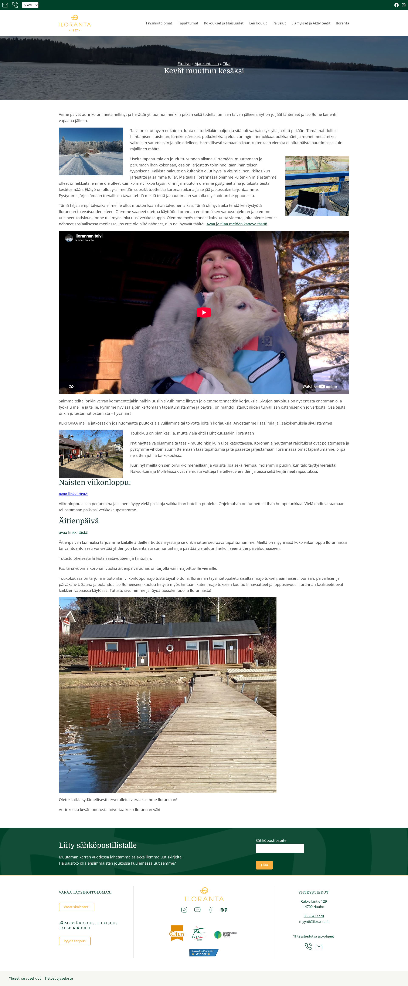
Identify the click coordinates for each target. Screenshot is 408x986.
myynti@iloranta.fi (313, 921)
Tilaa (264, 865)
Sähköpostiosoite (271, 840)
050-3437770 (314, 916)
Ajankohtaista (207, 63)
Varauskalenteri (76, 907)
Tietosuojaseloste (59, 978)
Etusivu (184, 63)
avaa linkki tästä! (73, 493)
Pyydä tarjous (75, 941)
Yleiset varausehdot (25, 978)
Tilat (227, 63)
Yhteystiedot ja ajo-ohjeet (313, 936)
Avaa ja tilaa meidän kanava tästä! (237, 223)
